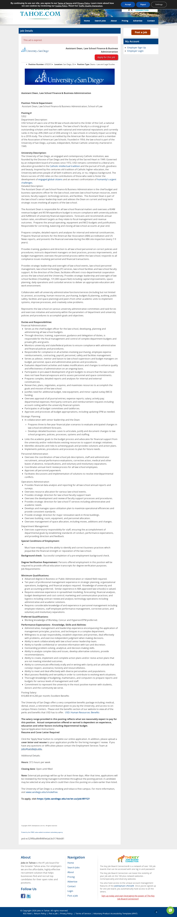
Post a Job (141, 32)
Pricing (125, 20)
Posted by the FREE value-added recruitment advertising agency (42, 832)
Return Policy (40, 913)
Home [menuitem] (70, 862)
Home (87, 20)
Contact (151, 20)
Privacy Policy (66, 913)
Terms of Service (83, 913)
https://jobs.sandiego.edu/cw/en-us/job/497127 (63, 798)
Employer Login (135, 50)
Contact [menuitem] (71, 886)
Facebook (23, 896)
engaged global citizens (50, 179)
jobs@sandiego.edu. (31, 748)
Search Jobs (100, 20)
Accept (128, 4)
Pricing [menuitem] (71, 876)
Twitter (28, 896)
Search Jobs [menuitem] (73, 867)
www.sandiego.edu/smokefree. (42, 792)
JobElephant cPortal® (124, 885)
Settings (159, 4)
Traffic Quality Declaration (90, 6)
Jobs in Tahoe (43, 910)
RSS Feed (27, 913)
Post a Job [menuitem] (72, 895)
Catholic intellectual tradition (65, 166)
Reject (143, 4)
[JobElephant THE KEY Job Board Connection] (128, 856)
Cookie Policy (61, 6)
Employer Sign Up (136, 47)
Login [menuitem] (70, 891)
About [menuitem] (70, 872)
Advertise (137, 20)
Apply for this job (106, 57)
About (114, 20)
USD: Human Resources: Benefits (82, 712)
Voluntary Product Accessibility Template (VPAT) (115, 913)
